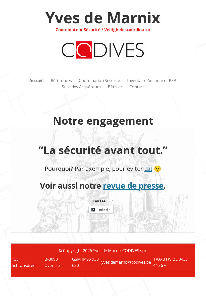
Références (61, 80)
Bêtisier (115, 87)
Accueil (36, 80)
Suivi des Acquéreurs (81, 87)
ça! (148, 168)
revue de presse (133, 185)
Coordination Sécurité (99, 80)
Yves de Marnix (102, 17)
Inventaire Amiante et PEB (151, 80)
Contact (136, 87)
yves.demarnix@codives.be (126, 262)
